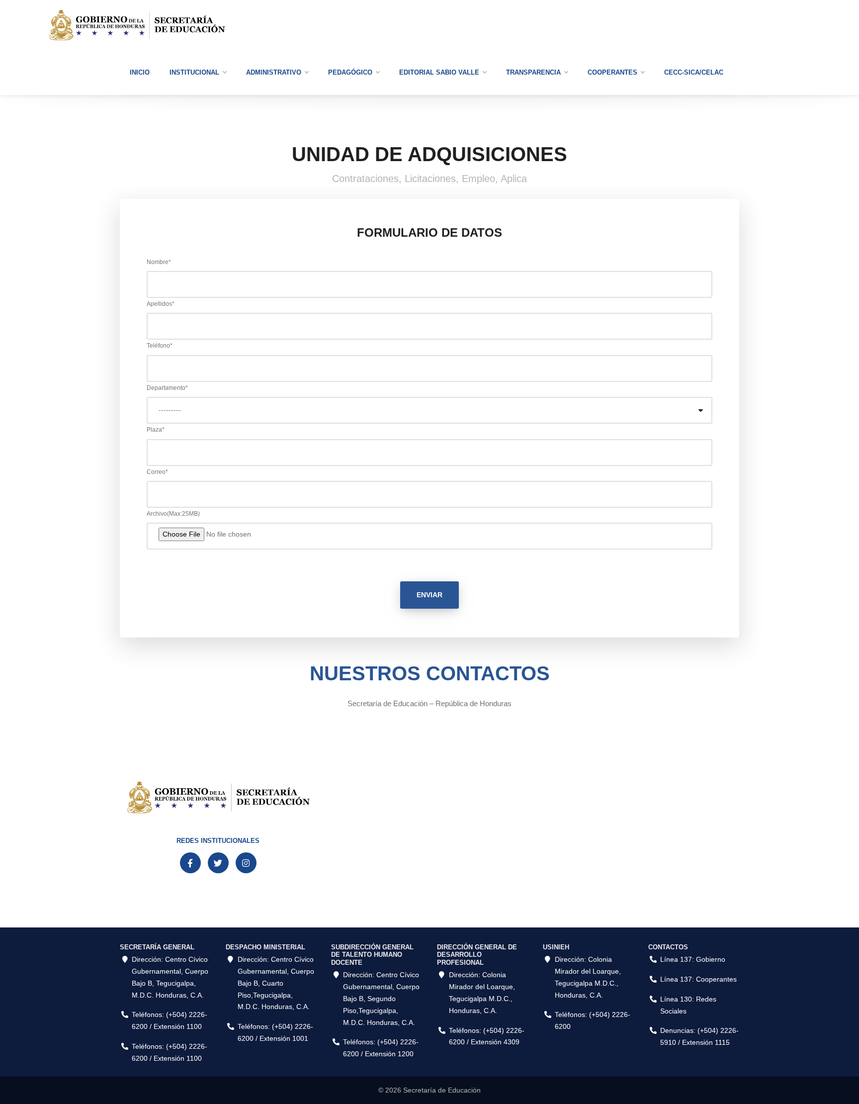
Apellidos (160, 303)
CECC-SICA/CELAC (693, 72)
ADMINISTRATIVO (273, 72)
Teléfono (159, 345)
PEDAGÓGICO (350, 72)
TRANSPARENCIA (533, 72)
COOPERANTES (612, 72)
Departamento (167, 387)
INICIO (140, 72)
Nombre (159, 262)
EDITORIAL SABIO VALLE (439, 72)
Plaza (156, 429)
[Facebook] (190, 862)
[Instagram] (246, 862)
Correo (157, 471)
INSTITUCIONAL (194, 72)
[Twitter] (218, 862)
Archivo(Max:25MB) (173, 513)
